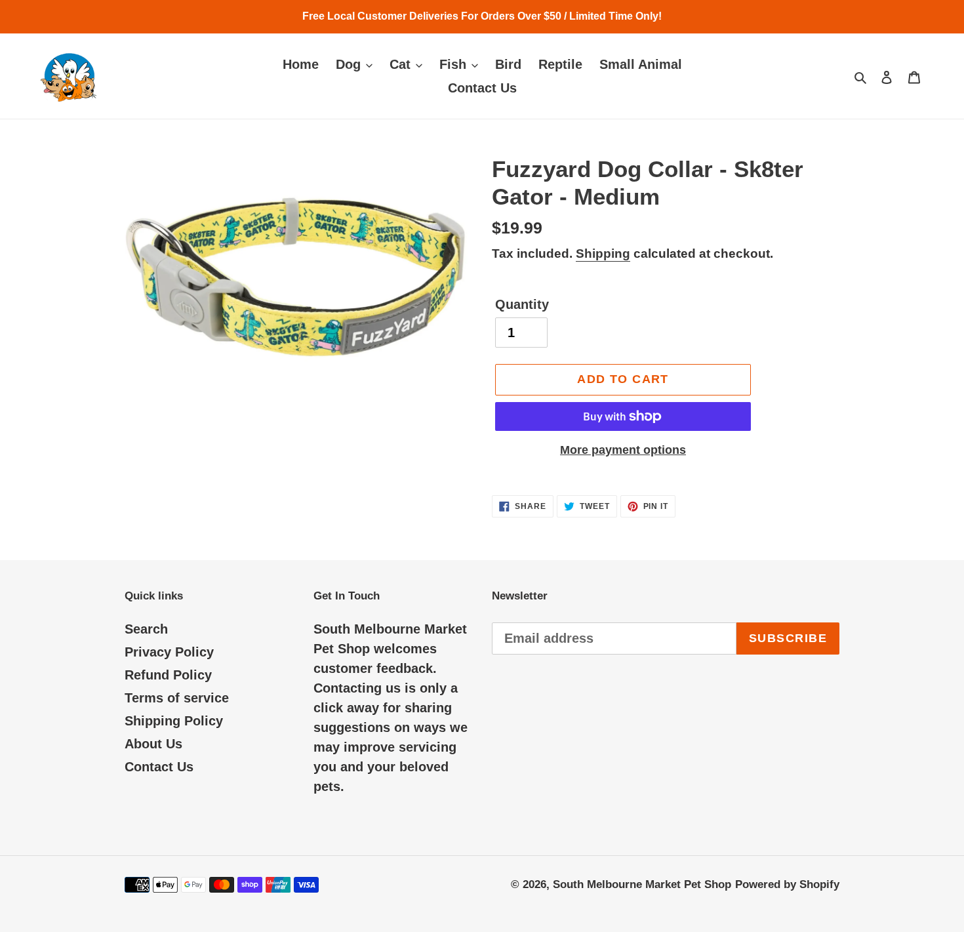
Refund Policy (168, 675)
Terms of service (177, 698)
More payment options (623, 449)
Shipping (603, 253)
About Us (153, 744)
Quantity (522, 304)
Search (146, 629)
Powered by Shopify (787, 884)
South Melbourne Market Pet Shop (642, 884)
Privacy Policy (169, 652)
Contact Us (159, 767)
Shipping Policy (174, 721)
